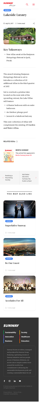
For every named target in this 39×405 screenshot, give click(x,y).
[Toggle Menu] (34, 4)
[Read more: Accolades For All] (19, 285)
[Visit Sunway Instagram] (9, 381)
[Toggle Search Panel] (27, 4)
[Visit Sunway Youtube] (20, 381)
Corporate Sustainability (10, 394)
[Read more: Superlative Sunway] (19, 209)
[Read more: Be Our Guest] (19, 247)
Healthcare (25, 337)
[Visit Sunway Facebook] (4, 381)
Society (24, 332)
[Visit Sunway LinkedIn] (15, 381)
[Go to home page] (9, 4)
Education (25, 341)
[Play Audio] (36, 400)
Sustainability (10, 332)
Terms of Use (17, 392)
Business (7, 10)
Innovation (9, 337)
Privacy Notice (7, 392)
